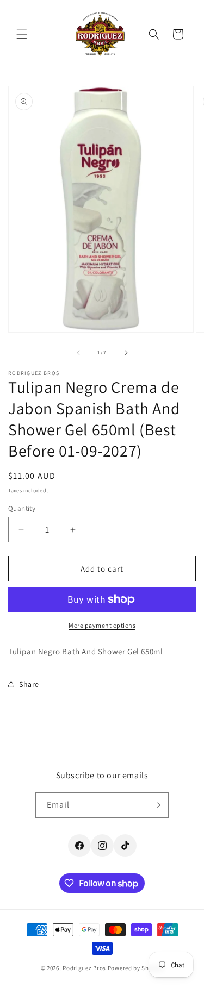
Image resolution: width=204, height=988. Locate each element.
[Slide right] (126, 353)
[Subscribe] (156, 805)
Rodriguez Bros (84, 968)
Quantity (21, 508)
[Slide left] (78, 353)
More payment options (102, 625)
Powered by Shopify (136, 968)
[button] (22, 34)
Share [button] (29, 684)
